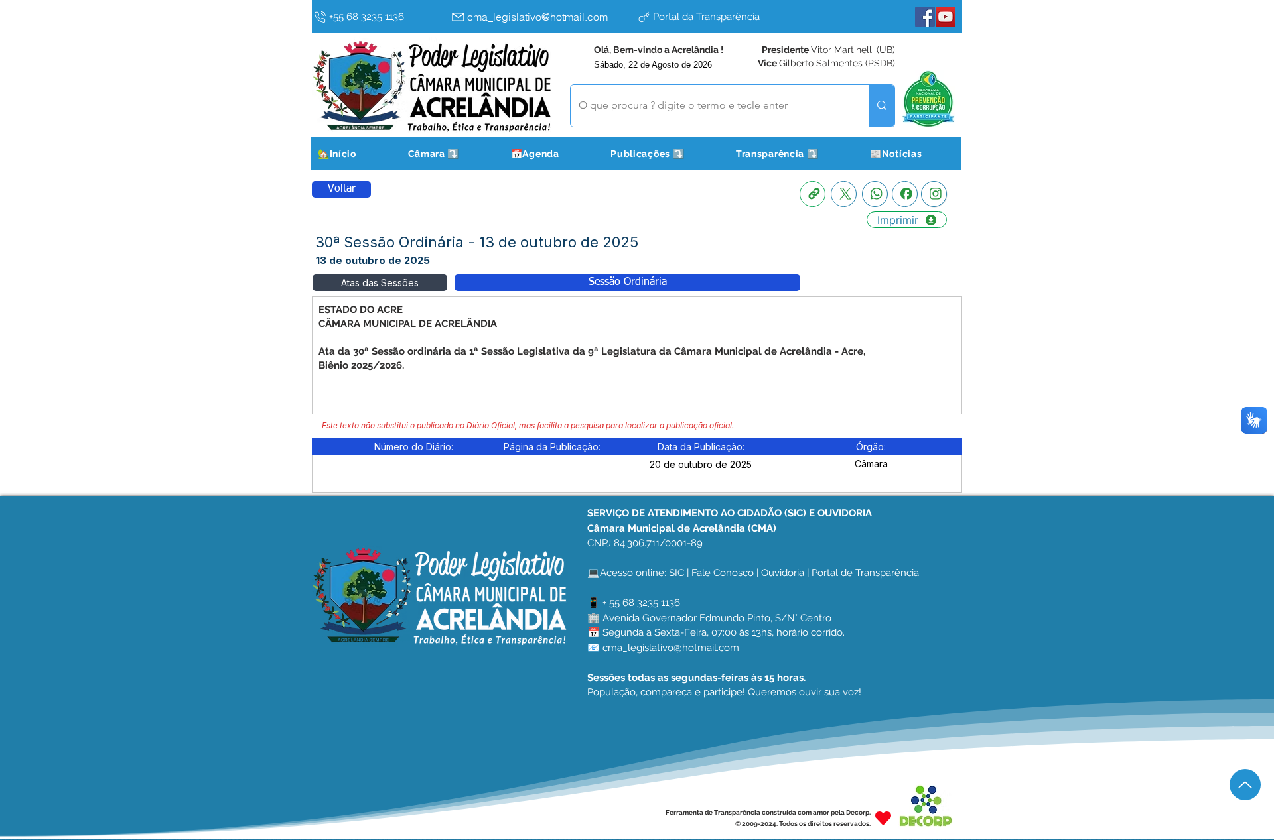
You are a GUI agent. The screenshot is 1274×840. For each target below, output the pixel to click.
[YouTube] (946, 17)
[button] (450, 153)
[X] (844, 194)
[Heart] (883, 818)
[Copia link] (812, 194)
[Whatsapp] (875, 194)
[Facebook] (925, 17)
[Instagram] (934, 194)
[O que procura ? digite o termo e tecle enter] (881, 106)
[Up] (1245, 784)
